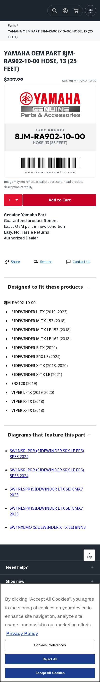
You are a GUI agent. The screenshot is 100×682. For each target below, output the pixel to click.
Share (15, 261)
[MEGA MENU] (90, 10)
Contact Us (81, 261)
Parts (12, 25)
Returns (46, 261)
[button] (50, 567)
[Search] (54, 10)
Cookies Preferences (50, 645)
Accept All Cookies (49, 673)
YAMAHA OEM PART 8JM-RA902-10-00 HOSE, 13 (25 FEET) (40, 61)
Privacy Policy (22, 633)
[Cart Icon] (76, 10)
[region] (50, 632)
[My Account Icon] (65, 10)
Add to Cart (60, 200)
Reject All (50, 659)
